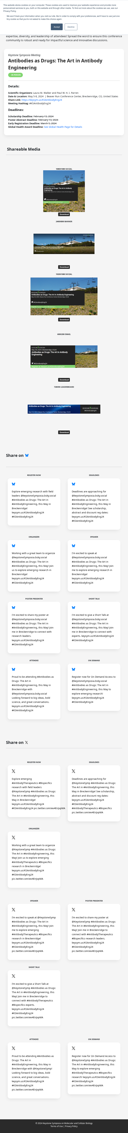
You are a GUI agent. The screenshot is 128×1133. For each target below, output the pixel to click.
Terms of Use (56, 1126)
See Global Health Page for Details (63, 126)
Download (64, 214)
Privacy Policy (71, 1126)
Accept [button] (57, 26)
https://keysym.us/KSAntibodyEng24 (42, 99)
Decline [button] (71, 26)
